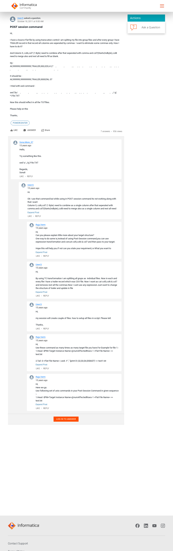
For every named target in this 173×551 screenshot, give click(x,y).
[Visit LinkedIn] (146, 526)
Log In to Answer (66, 419)
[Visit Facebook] (137, 526)
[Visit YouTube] (154, 526)
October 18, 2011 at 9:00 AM (30, 21)
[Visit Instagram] (163, 526)
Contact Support (18, 543)
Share (47, 130)
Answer (31, 130)
